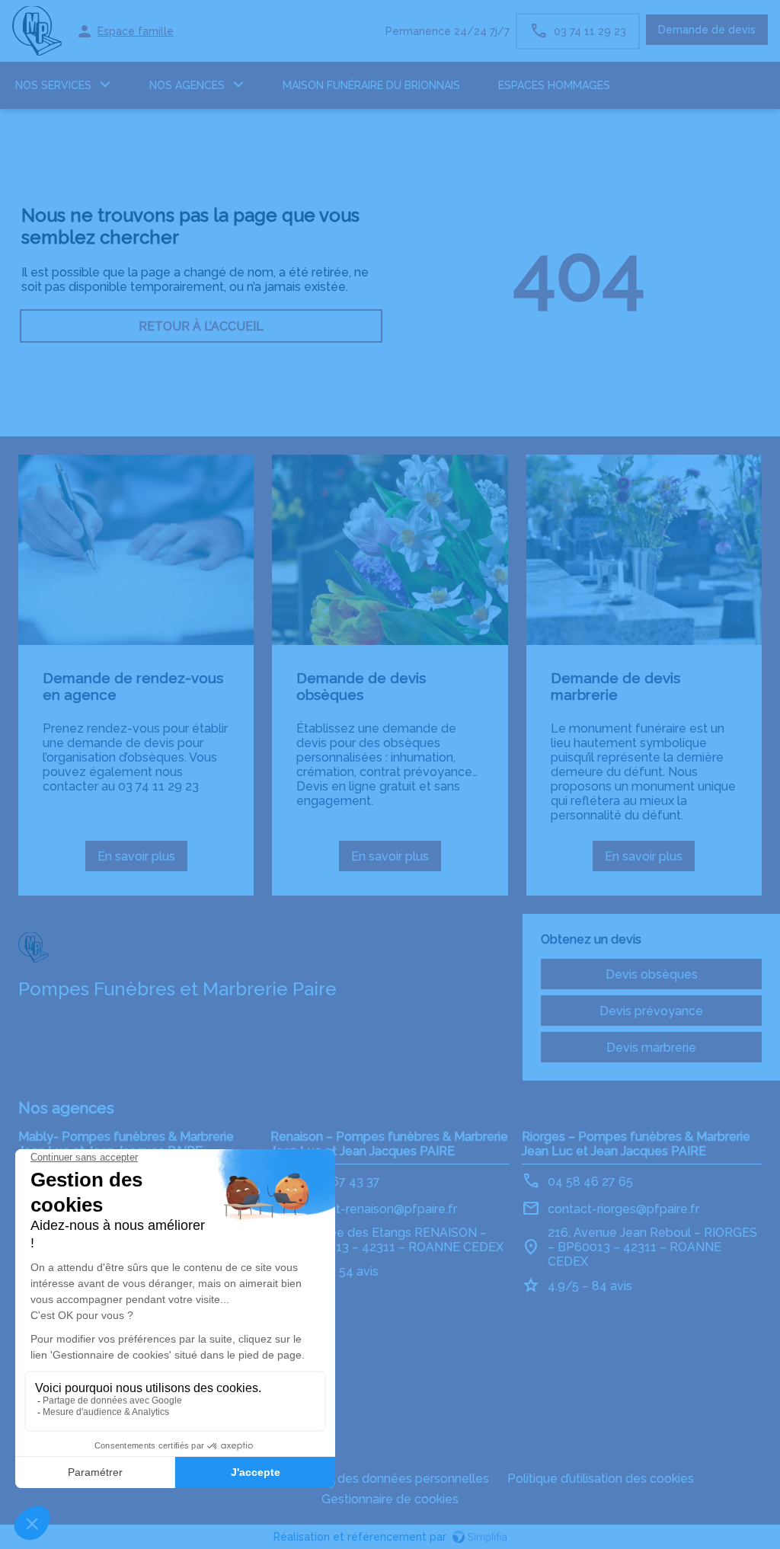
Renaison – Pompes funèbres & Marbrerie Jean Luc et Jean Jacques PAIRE (389, 1143)
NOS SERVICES (53, 85)
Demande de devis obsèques (361, 686)
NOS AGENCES (187, 85)
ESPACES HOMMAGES (554, 85)
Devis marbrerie (651, 1047)
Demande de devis (707, 30)
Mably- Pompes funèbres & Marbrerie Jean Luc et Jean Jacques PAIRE (126, 1143)
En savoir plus (142, 860)
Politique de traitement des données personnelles (346, 1478)
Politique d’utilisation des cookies (600, 1478)
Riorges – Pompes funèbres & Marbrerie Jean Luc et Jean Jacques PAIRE (636, 1143)
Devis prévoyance (651, 1011)
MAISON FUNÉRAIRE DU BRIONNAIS (371, 85)
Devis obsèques (652, 974)
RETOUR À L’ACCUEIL (201, 326)
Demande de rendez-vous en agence (133, 686)
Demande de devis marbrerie (615, 686)
